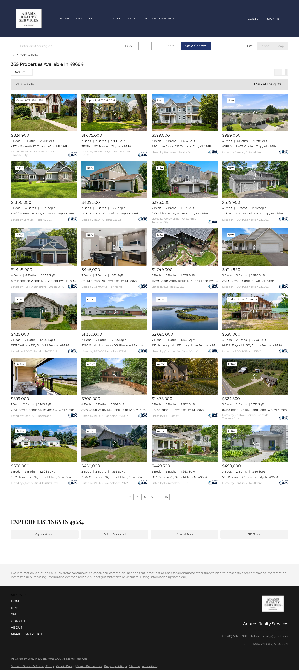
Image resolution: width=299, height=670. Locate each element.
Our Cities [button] (112, 18)
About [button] (133, 18)
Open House (44, 534)
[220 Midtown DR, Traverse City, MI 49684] (185, 180)
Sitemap (134, 666)
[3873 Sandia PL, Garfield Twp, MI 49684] (185, 443)
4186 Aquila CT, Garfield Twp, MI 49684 (249, 146)
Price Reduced (115, 534)
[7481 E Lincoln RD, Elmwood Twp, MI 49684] (255, 180)
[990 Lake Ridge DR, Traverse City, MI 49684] (185, 112)
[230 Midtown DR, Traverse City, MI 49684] (114, 247)
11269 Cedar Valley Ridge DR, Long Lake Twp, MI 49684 (190, 280)
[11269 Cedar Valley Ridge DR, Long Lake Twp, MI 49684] (185, 247)
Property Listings (115, 666)
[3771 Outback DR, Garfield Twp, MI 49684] (44, 311)
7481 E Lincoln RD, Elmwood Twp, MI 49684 (253, 213)
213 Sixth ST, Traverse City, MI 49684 (106, 146)
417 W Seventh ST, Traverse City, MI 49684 (40, 146)
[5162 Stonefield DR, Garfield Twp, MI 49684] (44, 443)
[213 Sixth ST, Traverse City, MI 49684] (114, 112)
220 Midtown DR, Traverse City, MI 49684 (180, 213)
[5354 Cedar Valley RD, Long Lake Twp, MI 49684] (114, 376)
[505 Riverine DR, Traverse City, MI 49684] (255, 443)
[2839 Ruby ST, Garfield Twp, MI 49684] (255, 247)
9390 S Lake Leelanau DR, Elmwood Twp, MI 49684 (117, 345)
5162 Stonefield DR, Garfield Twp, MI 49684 (41, 477)
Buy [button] (79, 18)
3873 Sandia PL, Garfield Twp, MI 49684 (179, 477)
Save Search (195, 46)
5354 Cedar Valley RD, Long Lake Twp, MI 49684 (115, 409)
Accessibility (150, 666)
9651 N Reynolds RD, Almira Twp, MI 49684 (252, 345)
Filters (169, 46)
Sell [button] (92, 18)
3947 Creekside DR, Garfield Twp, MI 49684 (111, 477)
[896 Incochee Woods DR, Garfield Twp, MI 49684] (44, 247)
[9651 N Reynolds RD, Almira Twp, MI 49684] (255, 311)
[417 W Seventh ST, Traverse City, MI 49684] (44, 112)
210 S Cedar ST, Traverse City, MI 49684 (179, 409)
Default (19, 72)
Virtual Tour (184, 534)
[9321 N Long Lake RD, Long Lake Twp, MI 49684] (185, 311)
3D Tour (254, 534)
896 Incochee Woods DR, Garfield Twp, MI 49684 (45, 280)
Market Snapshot (160, 18)
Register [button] (253, 18)
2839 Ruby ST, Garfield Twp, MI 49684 (248, 280)
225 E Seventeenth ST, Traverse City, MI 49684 (43, 409)
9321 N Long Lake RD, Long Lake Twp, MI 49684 (185, 345)
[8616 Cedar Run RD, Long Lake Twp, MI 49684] (255, 376)
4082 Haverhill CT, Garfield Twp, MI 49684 (111, 213)
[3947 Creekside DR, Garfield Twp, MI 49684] (114, 443)
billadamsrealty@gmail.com (269, 636)
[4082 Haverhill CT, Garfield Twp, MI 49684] (114, 180)
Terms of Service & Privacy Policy (32, 666)
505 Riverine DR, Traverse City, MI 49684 (250, 477)
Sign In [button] (273, 18)
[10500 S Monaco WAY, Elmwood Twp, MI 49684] (44, 180)
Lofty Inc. (34, 658)
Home (64, 18)
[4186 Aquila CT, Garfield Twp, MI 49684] (255, 112)
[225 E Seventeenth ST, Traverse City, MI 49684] (44, 376)
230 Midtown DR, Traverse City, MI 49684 (110, 280)
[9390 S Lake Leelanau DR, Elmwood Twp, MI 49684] (114, 311)
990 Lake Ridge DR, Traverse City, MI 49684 (182, 146)
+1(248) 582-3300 (234, 636)
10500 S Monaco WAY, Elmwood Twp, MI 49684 (44, 213)
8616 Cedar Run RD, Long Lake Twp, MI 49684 (254, 409)
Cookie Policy (65, 666)
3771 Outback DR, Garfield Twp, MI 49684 (40, 345)
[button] (16, 46)
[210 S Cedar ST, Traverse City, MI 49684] (185, 376)
